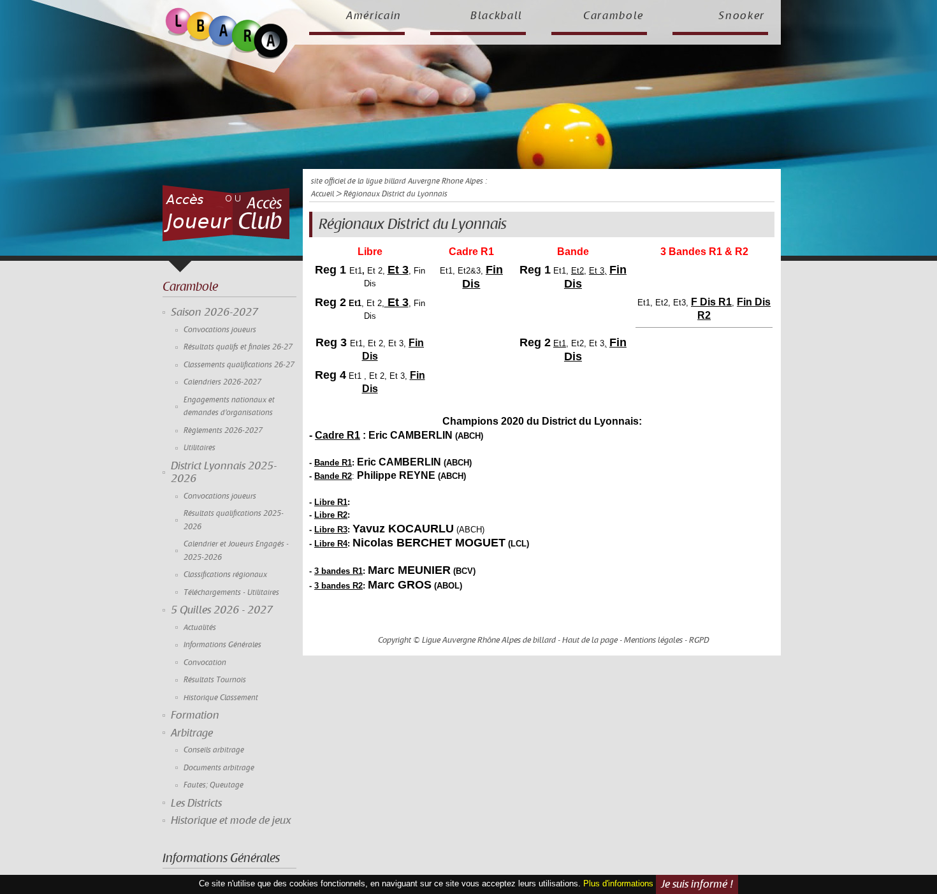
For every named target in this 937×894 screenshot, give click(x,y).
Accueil (322, 194)
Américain (374, 16)
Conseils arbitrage (214, 750)
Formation (195, 715)
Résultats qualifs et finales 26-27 (238, 347)
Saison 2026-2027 (214, 312)
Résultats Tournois (215, 680)
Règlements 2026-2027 (223, 431)
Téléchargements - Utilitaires (231, 593)
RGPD (699, 640)
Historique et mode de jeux (231, 820)
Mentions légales (653, 640)
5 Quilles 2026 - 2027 (222, 610)
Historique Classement (221, 698)
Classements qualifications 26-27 (239, 365)
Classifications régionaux (225, 575)
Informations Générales (222, 645)
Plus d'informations (618, 883)
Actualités (200, 628)
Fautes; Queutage (213, 785)
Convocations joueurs (220, 330)
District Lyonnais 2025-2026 (224, 472)
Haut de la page (590, 640)
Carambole (613, 16)
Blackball (496, 16)
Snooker (741, 16)
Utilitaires (199, 448)
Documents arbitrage (219, 768)
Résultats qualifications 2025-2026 (234, 520)
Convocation (205, 663)
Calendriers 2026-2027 (222, 382)
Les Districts (196, 803)
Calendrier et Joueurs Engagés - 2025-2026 (236, 550)
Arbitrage (192, 733)
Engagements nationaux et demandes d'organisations (229, 406)
